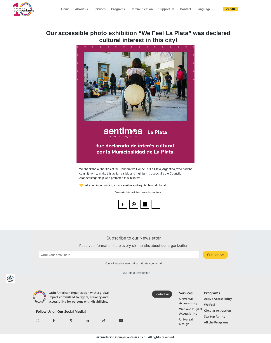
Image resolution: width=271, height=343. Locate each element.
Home (65, 9)
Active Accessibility (218, 299)
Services (99, 9)
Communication (142, 9)
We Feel (209, 305)
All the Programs (216, 322)
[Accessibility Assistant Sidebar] (10, 278)
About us (81, 9)
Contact (185, 9)
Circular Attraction (217, 310)
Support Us (166, 9)
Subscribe (215, 255)
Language (204, 9)
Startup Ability (214, 316)
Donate (230, 8)
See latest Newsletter (136, 273)
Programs (118, 9)
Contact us (161, 294)
